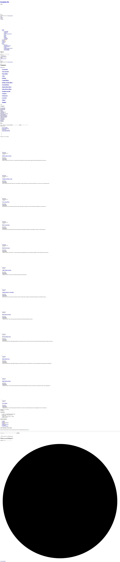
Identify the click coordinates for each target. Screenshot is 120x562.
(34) (5, 114)
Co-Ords (4, 97)
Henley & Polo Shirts (7, 82)
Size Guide (5, 44)
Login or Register (3, 561)
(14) (4, 118)
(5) (3, 121)
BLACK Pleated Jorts (6, 336)
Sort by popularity (5, 127)
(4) (2, 110)
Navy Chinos (4, 403)
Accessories (6, 38)
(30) (4, 109)
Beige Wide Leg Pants (6, 381)
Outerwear (5, 95)
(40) (7, 113)
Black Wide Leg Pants (6, 314)
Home (1, 67)
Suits (5, 34)
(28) (6, 115)
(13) (2, 120)
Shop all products (10, 15)
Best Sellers (5, 73)
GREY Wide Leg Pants (6, 270)
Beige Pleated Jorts (6, 358)
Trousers (4, 93)
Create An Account (3, 58)
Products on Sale (6, 91)
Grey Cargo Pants (5, 201)
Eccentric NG (4, 2)
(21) (3, 119)
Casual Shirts (6, 32)
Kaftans (5, 35)
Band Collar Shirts (6, 87)
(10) (4, 107)
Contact (5, 47)
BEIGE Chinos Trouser (6, 155)
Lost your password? (3, 56)
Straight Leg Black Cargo (7, 178)
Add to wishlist (5, 159)
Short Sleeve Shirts (6, 89)
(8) (4, 108)
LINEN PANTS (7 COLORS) (8, 292)
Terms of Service (6, 46)
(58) (6, 117)
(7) (3, 111)
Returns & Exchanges (7, 45)
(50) (6, 116)
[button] (60, 60)
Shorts (5, 36)
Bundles (5, 37)
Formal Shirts (6, 31)
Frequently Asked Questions (8, 48)
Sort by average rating (5, 128)
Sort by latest (4, 129)
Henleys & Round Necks (8, 33)
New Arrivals (5, 71)
